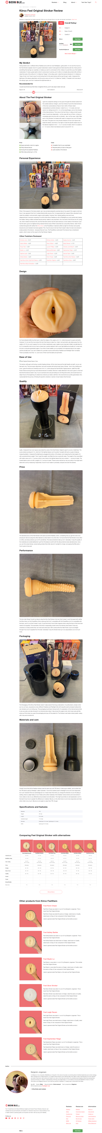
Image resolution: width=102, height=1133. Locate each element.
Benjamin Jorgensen (30, 14)
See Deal (77, 39)
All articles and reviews (39, 1089)
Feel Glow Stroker (50, 986)
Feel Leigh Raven (50, 1012)
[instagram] (18, 1118)
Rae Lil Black (50, 243)
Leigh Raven (50, 253)
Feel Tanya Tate (52, 853)
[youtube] (6, 1118)
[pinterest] (15, 1118)
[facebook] (9, 1118)
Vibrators (68, 1109)
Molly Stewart (66, 243)
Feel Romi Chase (50, 906)
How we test (91, 1111)
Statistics (78, 1109)
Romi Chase (50, 257)
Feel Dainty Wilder (65, 853)
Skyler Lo (22, 250)
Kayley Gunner (67, 240)
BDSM (67, 1121)
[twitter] (12, 1118)
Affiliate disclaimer (92, 1121)
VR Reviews (78, 1121)
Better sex (68, 1123)
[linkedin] (20, 1118)
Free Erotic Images (80, 1111)
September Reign (68, 250)
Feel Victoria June (90, 853)
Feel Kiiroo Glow (67, 260)
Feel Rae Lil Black (77, 853)
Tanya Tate (23, 246)
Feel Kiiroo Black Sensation (27, 263)
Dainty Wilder (23, 243)
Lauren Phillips (50, 246)
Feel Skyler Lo (49, 959)
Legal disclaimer (92, 1116)
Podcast (78, 1114)
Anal (67, 1118)
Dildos (67, 1111)
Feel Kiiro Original (51, 260)
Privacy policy (91, 1118)
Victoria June (23, 240)
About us (90, 1109)
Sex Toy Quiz (79, 1118)
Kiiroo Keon (41, 225)
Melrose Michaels (51, 250)
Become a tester (80, 1116)
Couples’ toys (69, 1114)
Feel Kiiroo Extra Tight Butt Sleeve (29, 260)
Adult (77, 1123)
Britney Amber (50, 240)
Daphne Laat (23, 253)
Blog (64, 2)
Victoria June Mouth (68, 246)
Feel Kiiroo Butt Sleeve (69, 257)
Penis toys (68, 1116)
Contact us (90, 1114)
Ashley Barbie (23, 257)
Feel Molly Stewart (39, 853)
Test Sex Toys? (86, 2)
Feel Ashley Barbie (50, 932)
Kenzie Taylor (66, 253)
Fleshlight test (46, 1086)
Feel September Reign (52, 1039)
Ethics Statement (92, 1123)
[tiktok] (23, 1118)
